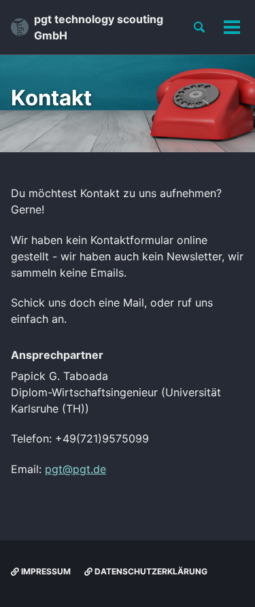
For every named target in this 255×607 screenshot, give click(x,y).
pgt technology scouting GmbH (98, 27)
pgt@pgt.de (75, 469)
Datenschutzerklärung (149, 571)
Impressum (45, 571)
